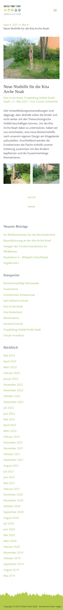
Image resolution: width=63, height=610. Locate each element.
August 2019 (11, 570)
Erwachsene (11, 289)
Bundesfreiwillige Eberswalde (21, 283)
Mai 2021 (9, 483)
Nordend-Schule (13, 323)
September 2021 (14, 459)
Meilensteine (11, 318)
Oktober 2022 (12, 396)
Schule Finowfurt (14, 335)
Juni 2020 (9, 529)
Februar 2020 (12, 546)
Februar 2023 (12, 373)
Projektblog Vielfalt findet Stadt (22, 329)
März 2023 (10, 367)
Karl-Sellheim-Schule (16, 300)
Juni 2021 (9, 477)
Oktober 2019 (12, 558)
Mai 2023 (9, 355)
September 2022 (14, 402)
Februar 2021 (12, 489)
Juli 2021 (9, 471)
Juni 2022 (9, 413)
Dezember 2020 (13, 494)
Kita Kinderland (13, 312)
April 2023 (10, 361)
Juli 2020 (9, 523)
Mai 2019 (9, 575)
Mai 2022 (9, 419)
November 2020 (13, 500)
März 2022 (10, 431)
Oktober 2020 (12, 506)
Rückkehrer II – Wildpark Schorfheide (26, 257)
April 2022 (10, 425)
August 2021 (11, 465)
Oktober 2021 (12, 454)
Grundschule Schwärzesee (19, 295)
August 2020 (11, 518)
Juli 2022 (9, 407)
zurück (31, 197)
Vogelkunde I (11, 263)
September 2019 (14, 564)
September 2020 (14, 512)
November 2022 (13, 390)
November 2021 (13, 448)
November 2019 (13, 552)
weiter (31, 206)
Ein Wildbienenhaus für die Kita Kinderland (29, 234)
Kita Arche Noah (13, 97)
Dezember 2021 (13, 442)
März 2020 (10, 541)
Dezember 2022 (13, 384)
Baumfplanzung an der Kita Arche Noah (27, 240)
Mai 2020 (9, 535)
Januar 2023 (11, 379)
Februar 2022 (12, 436)
